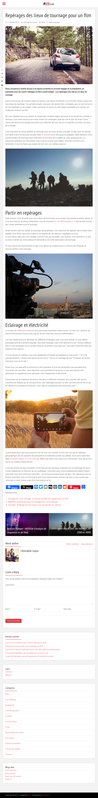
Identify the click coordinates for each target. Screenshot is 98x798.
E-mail (37, 609)
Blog (43, 22)
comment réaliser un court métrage (24, 459)
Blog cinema (10, 773)
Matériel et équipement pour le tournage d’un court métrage (33, 502)
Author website (72, 544)
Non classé (9, 738)
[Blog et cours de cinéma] (49, 3)
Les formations (11, 722)
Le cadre (8, 716)
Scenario (8, 754)
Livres (7, 727)
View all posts (87, 544)
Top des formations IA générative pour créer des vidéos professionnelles (32, 649)
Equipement (9, 705)
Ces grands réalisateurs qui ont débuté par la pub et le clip (26, 653)
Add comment (54, 22)
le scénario (46, 135)
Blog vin (8, 779)
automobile (27, 330)
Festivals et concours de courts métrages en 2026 (24, 646)
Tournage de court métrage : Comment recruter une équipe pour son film (38, 499)
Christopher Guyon (30, 22)
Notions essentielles (13, 743)
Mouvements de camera (14, 732)
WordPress (45, 795)
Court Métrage (10, 700)
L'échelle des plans (12, 711)
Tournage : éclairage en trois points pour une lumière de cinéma (34, 505)
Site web (67, 609)
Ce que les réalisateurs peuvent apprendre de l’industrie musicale (29, 656)
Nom (8, 609)
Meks (29, 795)
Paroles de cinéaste (12, 749)
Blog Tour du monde (13, 776)
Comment (9, 585)
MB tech (8, 675)
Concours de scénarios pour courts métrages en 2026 (25, 643)
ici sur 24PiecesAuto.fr (64, 221)
